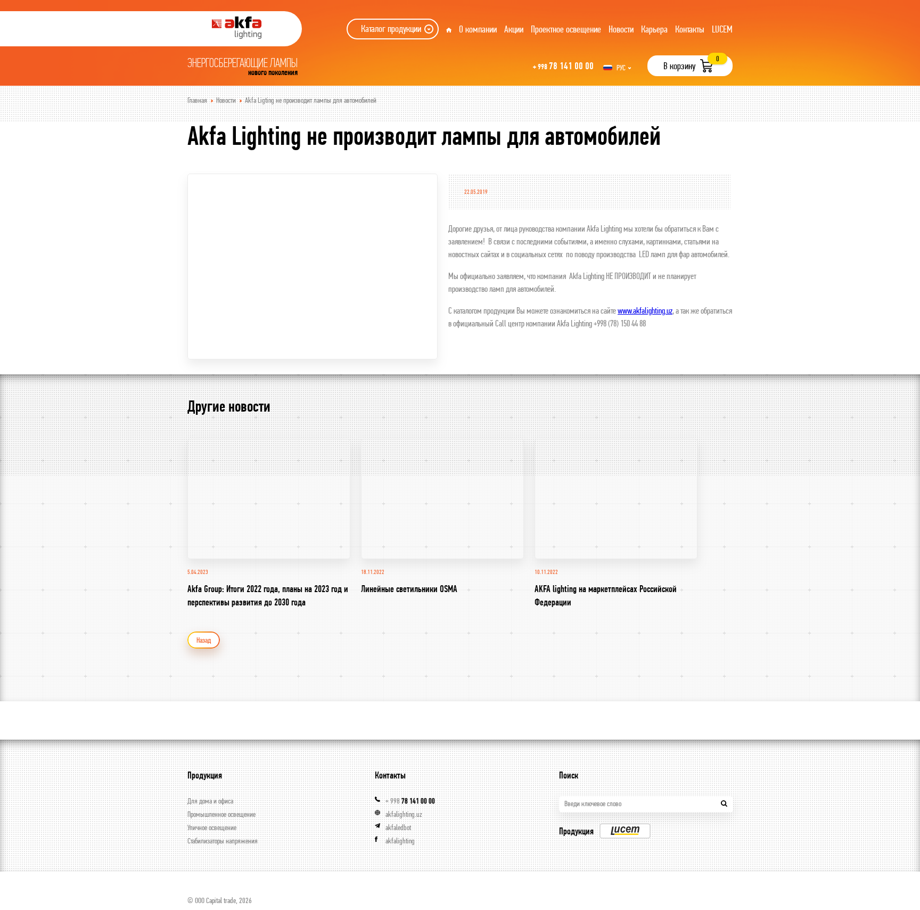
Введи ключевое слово (592, 803)
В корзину (679, 65)
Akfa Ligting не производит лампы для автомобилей (310, 100)
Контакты (689, 29)
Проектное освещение (566, 29)
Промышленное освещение (221, 814)
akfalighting (400, 841)
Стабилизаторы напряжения (222, 841)
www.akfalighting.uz (645, 310)
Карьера (654, 29)
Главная (197, 100)
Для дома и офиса (210, 801)
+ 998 (410, 801)
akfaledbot (398, 827)
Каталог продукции (391, 28)
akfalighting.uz (403, 814)
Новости (621, 29)
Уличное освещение (211, 827)
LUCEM (722, 29)
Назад (203, 640)
